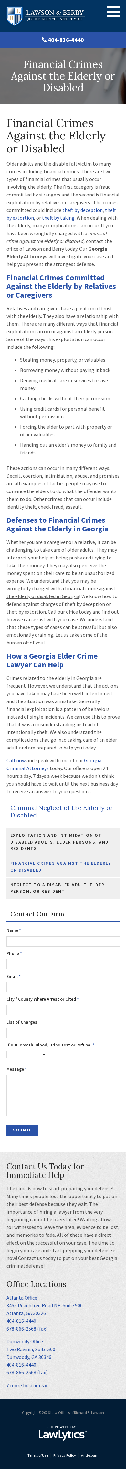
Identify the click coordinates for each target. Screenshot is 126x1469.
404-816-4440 (66, 39)
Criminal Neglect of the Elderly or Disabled (61, 811)
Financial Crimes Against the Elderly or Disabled (60, 867)
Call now (16, 760)
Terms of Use (37, 1455)
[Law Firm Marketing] (63, 1433)
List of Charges (21, 1022)
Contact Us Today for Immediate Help (45, 1170)
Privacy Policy (64, 1455)
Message (16, 1069)
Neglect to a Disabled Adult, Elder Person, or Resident (57, 888)
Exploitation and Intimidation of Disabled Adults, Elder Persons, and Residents (59, 842)
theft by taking (58, 218)
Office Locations (36, 1284)
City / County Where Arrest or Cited (42, 999)
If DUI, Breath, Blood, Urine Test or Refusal (50, 1045)
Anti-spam (90, 1455)
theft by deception (82, 210)
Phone (14, 953)
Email (13, 976)
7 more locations (25, 1385)
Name (13, 930)
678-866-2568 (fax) (26, 1328)
